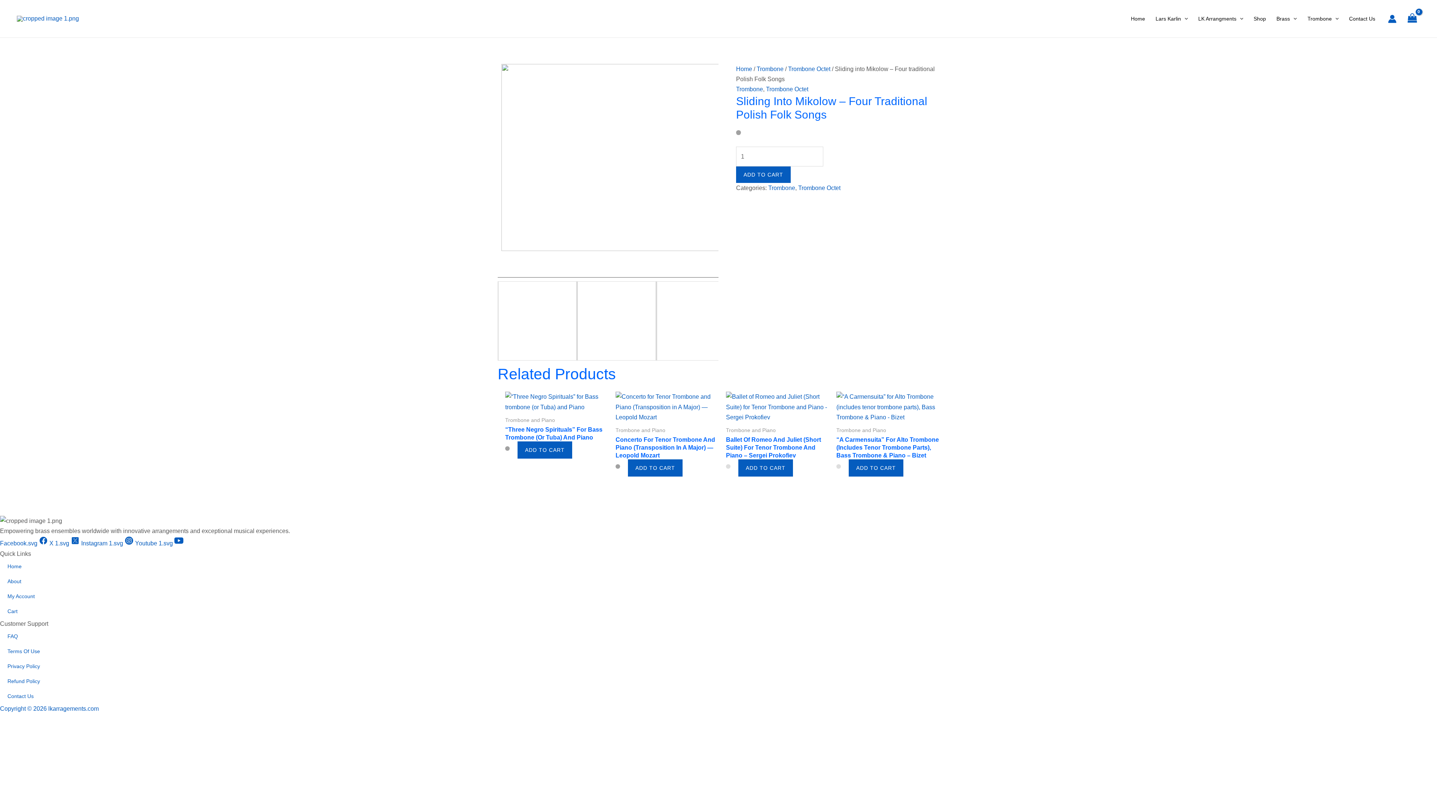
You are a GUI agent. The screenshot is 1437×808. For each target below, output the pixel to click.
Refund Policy (23, 681)
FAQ (12, 636)
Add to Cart (763, 175)
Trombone (770, 69)
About (14, 581)
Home (744, 69)
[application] (1184, 18)
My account (21, 596)
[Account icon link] (1392, 19)
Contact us (20, 696)
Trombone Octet (809, 69)
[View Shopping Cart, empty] (1412, 19)
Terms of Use (23, 651)
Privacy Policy (23, 666)
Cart (12, 611)
